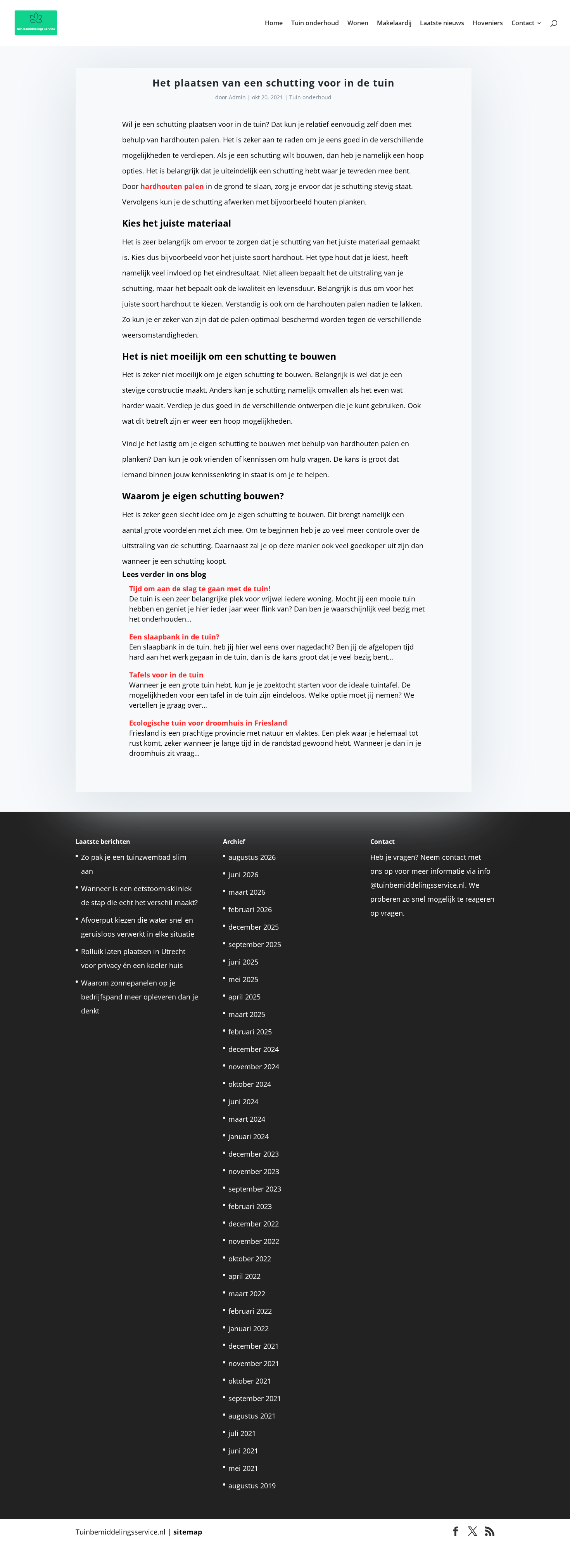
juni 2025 (243, 961)
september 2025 (254, 944)
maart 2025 (246, 1014)
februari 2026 (250, 909)
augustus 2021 (252, 1415)
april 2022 (244, 1276)
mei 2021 (243, 1468)
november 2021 (253, 1363)
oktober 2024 (249, 1084)
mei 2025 (243, 979)
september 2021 (254, 1398)
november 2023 (253, 1171)
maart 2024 (246, 1119)
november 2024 (253, 1066)
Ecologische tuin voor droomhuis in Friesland (208, 722)
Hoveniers (488, 23)
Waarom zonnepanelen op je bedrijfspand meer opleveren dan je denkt (139, 996)
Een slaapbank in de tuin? (174, 636)
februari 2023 (250, 1206)
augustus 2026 (252, 857)
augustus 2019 (252, 1485)
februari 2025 (250, 1031)
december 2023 (253, 1154)
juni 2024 (243, 1101)
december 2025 (253, 927)
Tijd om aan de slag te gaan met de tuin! (199, 588)
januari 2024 (248, 1136)
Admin (237, 97)
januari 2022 (248, 1328)
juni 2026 (243, 874)
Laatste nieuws (442, 23)
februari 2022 (250, 1311)
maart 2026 (246, 892)
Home (274, 23)
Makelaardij (394, 23)
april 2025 (244, 996)
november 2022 (253, 1241)
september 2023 (254, 1188)
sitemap (187, 1531)
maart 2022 (246, 1293)
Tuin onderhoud (315, 23)
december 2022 (253, 1223)
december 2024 (253, 1049)
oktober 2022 (249, 1258)
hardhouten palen (172, 186)
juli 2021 (242, 1433)
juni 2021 (243, 1450)
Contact (522, 23)
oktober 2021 (249, 1381)
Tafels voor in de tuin (166, 674)
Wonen (357, 23)
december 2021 (253, 1346)
